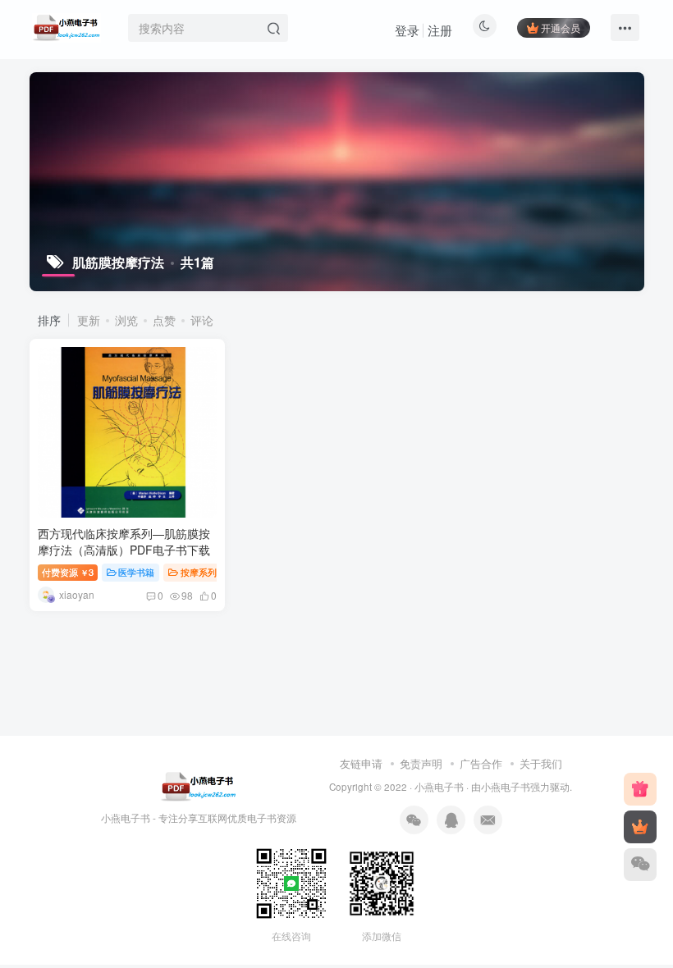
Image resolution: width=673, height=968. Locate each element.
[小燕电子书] (640, 789)
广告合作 (481, 763)
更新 (88, 320)
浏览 (126, 320)
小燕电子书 (439, 786)
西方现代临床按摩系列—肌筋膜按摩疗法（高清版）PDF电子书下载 (124, 541)
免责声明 (421, 763)
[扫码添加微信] (640, 864)
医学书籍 (136, 571)
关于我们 (541, 763)
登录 (407, 30)
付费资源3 (68, 571)
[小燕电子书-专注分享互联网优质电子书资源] (198, 784)
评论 (201, 320)
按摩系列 (199, 571)
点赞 (164, 320)
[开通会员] (640, 826)
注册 (440, 30)
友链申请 (361, 763)
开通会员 (560, 27)
